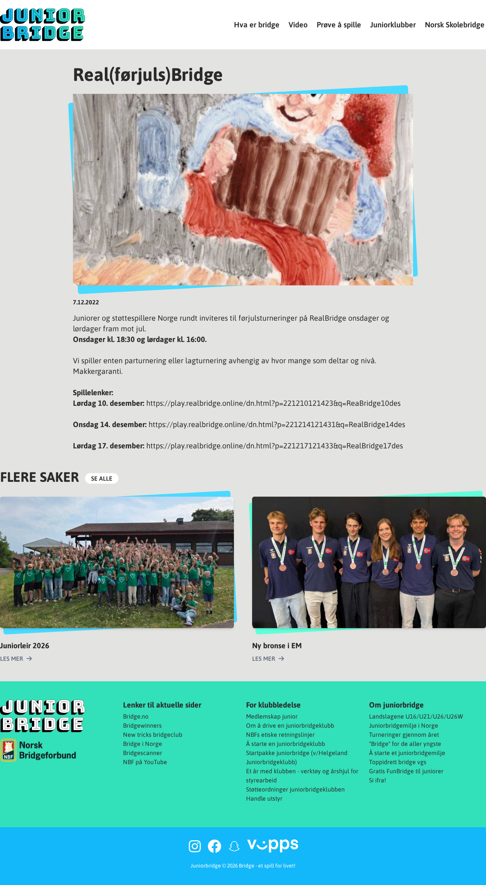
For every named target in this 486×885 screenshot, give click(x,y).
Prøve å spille (339, 24)
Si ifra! (377, 780)
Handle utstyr (264, 798)
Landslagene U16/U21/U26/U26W (416, 716)
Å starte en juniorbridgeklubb (285, 743)
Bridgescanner (142, 752)
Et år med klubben (271, 771)
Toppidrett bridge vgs (397, 761)
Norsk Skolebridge (454, 24)
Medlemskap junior (272, 716)
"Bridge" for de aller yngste (405, 743)
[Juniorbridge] (42, 24)
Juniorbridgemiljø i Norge (403, 725)
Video (298, 24)
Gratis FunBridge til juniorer (406, 771)
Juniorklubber (393, 24)
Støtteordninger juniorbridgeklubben (295, 789)
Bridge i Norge (142, 743)
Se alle (101, 478)
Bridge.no (135, 716)
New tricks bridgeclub (152, 734)
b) (294, 761)
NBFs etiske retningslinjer (280, 734)
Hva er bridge (256, 24)
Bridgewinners (142, 725)
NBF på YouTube (145, 761)
